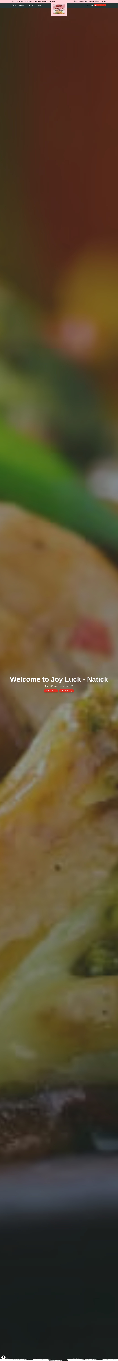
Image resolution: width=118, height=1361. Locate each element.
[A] (3, 1357)
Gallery (21, 5)
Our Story (31, 5)
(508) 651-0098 (101, 1)
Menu (39, 5)
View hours (48, 1)
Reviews (90, 5)
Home (14, 5)
